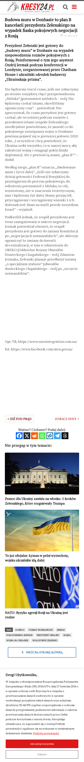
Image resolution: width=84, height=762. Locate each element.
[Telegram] (57, 435)
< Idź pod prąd (19, 419)
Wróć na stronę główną (44, 652)
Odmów (42, 754)
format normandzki (41, 630)
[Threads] (65, 435)
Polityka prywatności (46, 733)
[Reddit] (34, 435)
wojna (67, 635)
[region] (42, 715)
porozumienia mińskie (19, 635)
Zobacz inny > (67, 419)
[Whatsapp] (42, 435)
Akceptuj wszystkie (42, 744)
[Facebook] (19, 435)
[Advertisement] (42, 308)
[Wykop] (49, 435)
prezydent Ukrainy (48, 635)
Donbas (20, 630)
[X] (26, 435)
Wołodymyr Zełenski (44, 640)
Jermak (61, 630)
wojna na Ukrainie (17, 640)
